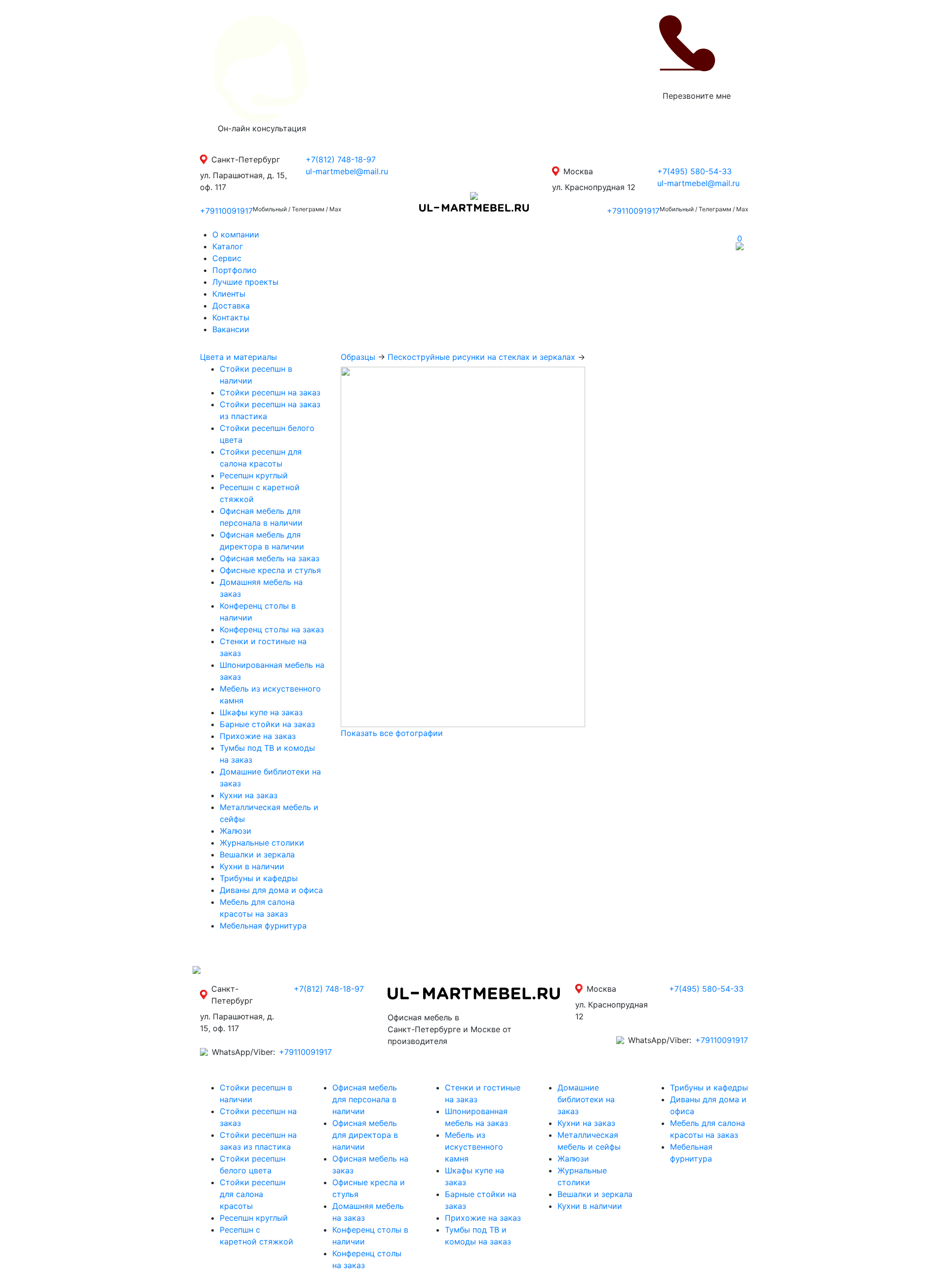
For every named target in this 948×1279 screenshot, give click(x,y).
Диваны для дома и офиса (271, 890)
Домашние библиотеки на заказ (586, 1099)
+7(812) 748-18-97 (341, 159)
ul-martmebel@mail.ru (347, 171)
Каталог (227, 246)
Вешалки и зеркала (257, 854)
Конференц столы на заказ (272, 629)
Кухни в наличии (252, 866)
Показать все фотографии (392, 733)
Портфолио (234, 270)
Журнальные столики (262, 843)
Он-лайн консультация (262, 128)
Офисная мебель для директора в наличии (365, 1135)
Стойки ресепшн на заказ (270, 392)
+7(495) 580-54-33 (694, 171)
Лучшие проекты (245, 282)
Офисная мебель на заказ (269, 558)
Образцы (358, 357)
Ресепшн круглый (254, 475)
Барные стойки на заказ (267, 724)
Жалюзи (235, 831)
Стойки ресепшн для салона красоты (252, 1194)
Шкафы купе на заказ (261, 712)
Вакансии (230, 329)
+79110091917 (226, 211)
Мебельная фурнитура (263, 925)
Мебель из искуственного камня (474, 1146)
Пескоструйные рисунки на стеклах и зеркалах (481, 357)
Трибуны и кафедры (259, 878)
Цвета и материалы (238, 357)
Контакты (230, 317)
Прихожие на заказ (258, 736)
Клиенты (228, 294)
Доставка (231, 305)
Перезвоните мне (697, 96)
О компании (235, 234)
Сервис (226, 258)
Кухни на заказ (248, 795)
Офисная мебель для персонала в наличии (364, 1099)
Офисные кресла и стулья (270, 570)
